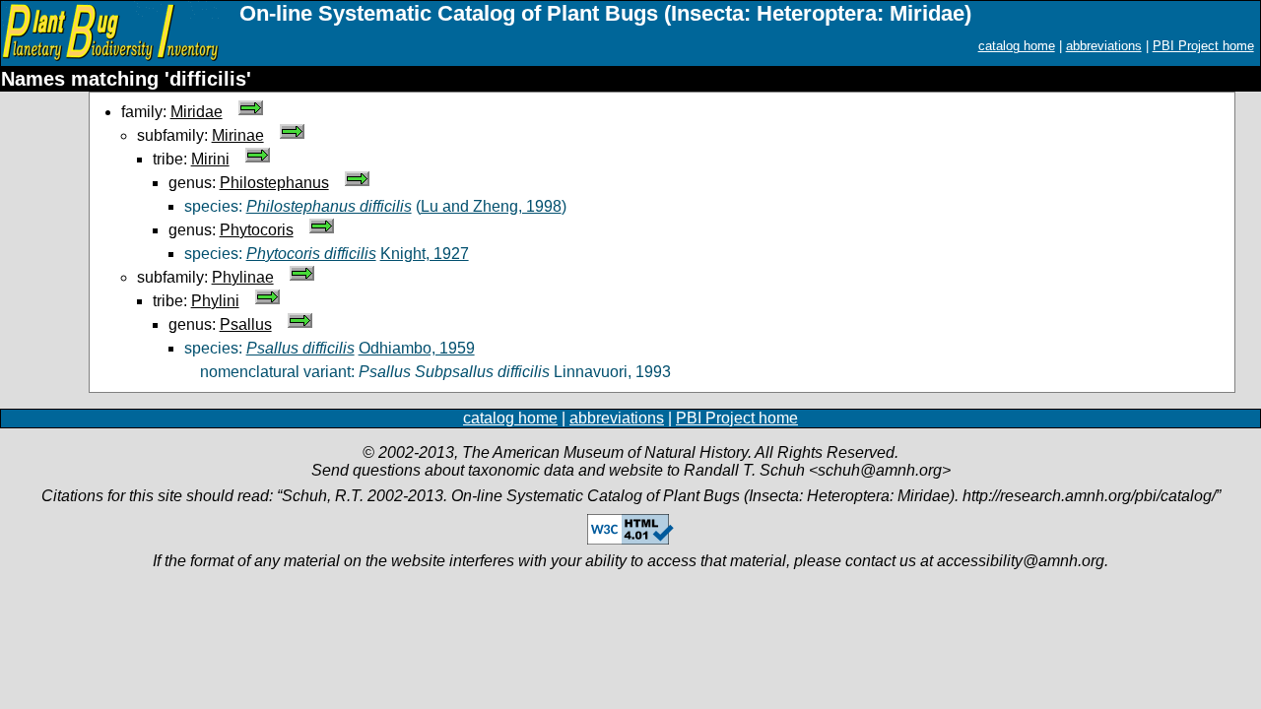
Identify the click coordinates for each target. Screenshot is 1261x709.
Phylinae (243, 277)
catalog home (1016, 45)
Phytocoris (257, 230)
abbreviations (1104, 45)
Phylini (215, 300)
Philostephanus (274, 182)
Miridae (196, 111)
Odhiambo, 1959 (417, 348)
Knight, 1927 (424, 253)
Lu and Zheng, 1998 (491, 206)
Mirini (210, 159)
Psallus (246, 324)
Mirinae (238, 135)
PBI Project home (1203, 45)
